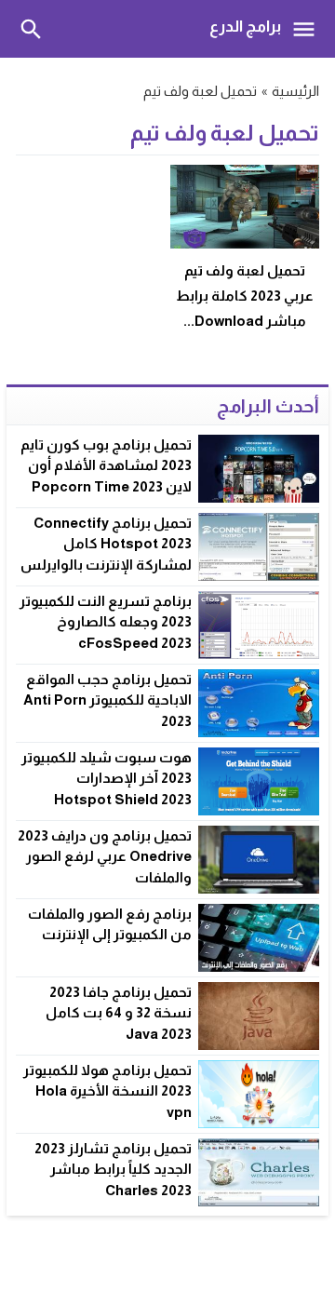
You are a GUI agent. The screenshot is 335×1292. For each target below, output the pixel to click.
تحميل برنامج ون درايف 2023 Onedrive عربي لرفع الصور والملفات (105, 856)
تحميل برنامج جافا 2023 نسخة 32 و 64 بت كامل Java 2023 (119, 1013)
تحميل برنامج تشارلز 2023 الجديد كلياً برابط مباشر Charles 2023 (113, 1169)
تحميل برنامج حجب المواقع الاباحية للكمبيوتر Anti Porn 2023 (107, 700)
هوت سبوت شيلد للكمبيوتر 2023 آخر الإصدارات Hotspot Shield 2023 (106, 778)
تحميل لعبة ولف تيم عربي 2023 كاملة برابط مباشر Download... (245, 295)
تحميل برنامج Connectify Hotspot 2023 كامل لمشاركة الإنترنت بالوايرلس (106, 543)
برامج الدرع (245, 26)
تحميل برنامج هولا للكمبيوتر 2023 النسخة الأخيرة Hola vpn (107, 1091)
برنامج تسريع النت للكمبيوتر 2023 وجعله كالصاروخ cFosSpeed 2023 (106, 622)
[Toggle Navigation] (308, 29)
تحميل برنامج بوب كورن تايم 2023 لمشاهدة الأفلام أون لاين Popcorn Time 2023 (106, 465)
